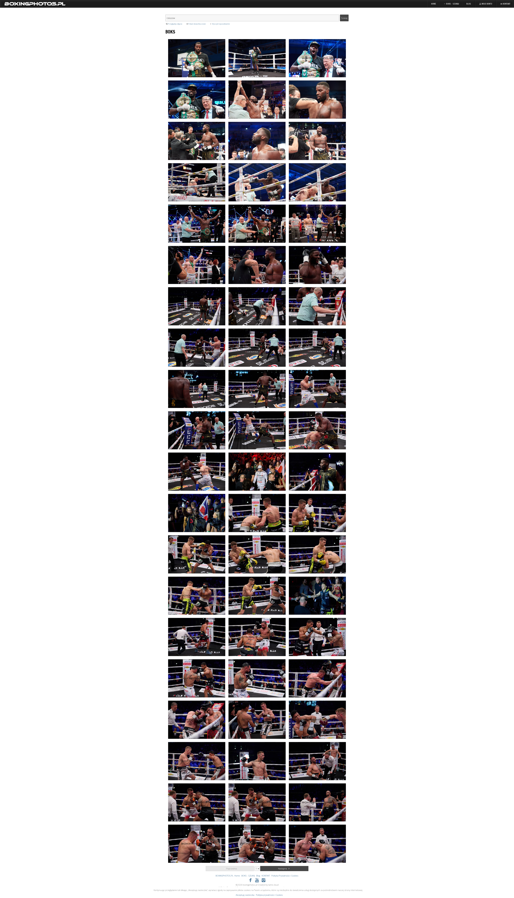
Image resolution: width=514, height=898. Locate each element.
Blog (468, 3)
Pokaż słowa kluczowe (197, 24)
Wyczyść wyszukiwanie (221, 24)
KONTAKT (506, 3)
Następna (282, 868)
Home (433, 3)
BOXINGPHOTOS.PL (224, 875)
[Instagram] (263, 880)
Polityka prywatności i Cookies (269, 895)
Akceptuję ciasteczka (245, 895)
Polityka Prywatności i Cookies (284, 875)
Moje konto (487, 3)
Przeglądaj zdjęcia (175, 24)
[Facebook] (250, 880)
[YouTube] (257, 880)
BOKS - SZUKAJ (452, 3)
